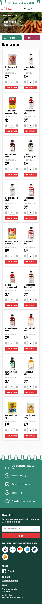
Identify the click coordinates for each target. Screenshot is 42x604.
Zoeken (19, 9)
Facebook (11, 571)
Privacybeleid (6, 591)
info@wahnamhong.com (10, 580)
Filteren (12, 37)
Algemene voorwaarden (9, 589)
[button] (25, 9)
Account (29, 9)
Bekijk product (9, 73)
